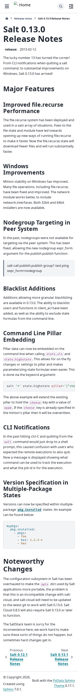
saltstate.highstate (41, 386)
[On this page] (71, 6)
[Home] (6, 18)
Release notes (23, 18)
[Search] (60, 6)
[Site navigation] (7, 6)
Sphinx (8, 689)
